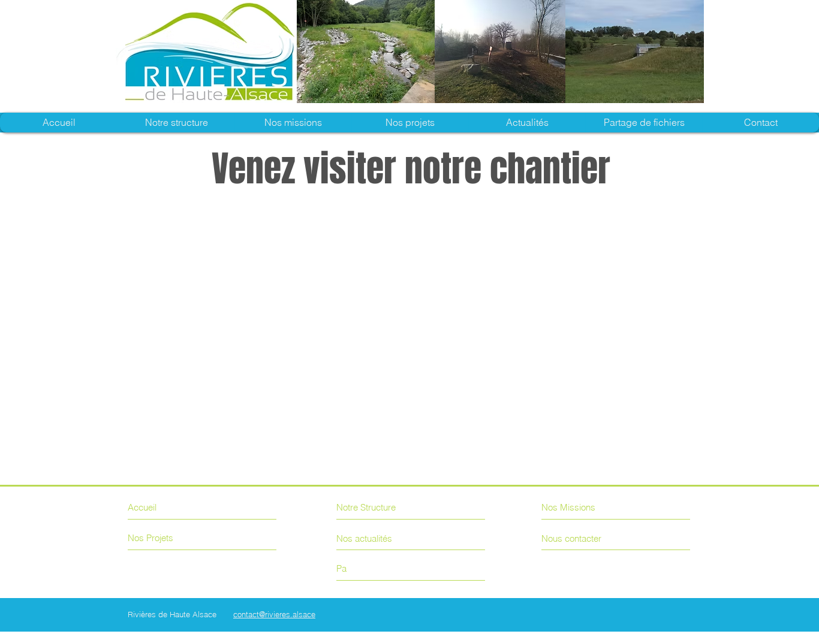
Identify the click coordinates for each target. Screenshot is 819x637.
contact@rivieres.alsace (274, 614)
